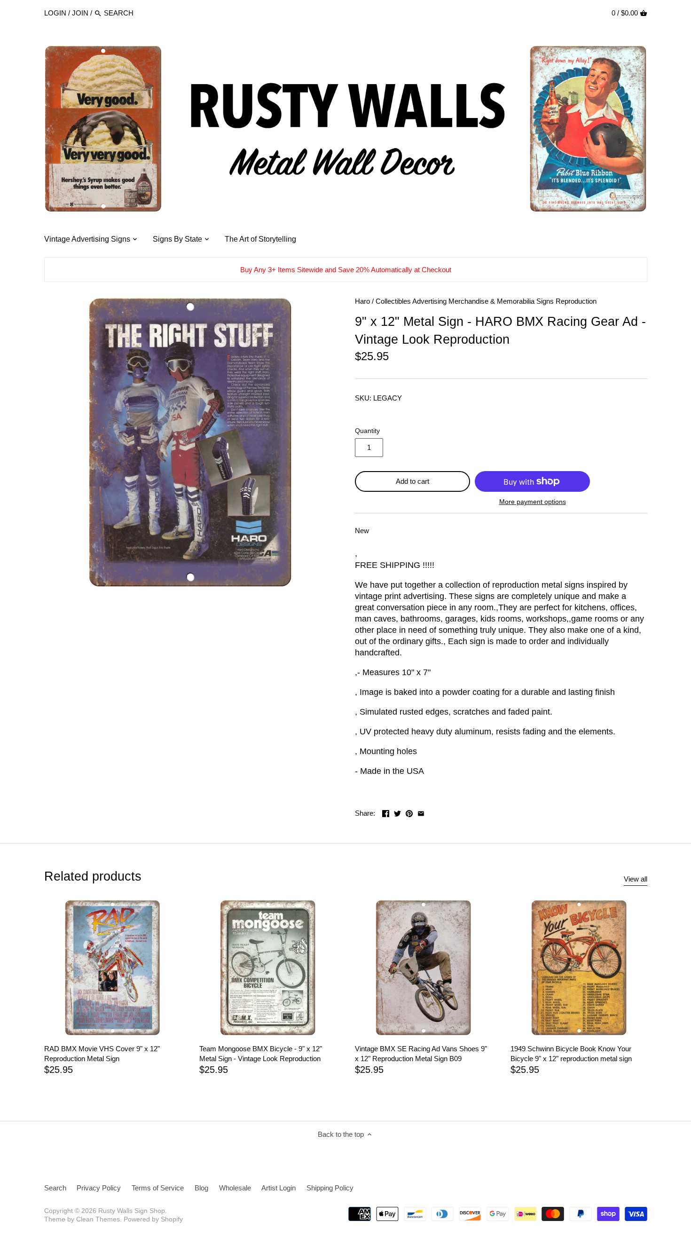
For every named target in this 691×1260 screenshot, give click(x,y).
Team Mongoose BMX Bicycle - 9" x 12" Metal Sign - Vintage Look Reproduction (260, 1054)
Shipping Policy (329, 1188)
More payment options (532, 501)
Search (55, 1188)
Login (55, 13)
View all (635, 879)
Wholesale (235, 1188)
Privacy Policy (99, 1188)
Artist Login (278, 1188)
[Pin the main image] (409, 812)
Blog (201, 1188)
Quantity (367, 430)
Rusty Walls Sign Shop (131, 1210)
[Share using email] (420, 812)
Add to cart (412, 481)
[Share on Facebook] (385, 812)
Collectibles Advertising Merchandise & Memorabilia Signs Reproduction (486, 301)
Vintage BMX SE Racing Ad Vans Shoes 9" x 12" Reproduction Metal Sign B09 (421, 1054)
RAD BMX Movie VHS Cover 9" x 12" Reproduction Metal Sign (102, 1054)
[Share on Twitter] (397, 812)
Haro (362, 301)
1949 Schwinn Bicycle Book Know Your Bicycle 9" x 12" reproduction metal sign (571, 1054)
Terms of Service (158, 1188)
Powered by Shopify (153, 1219)
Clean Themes (98, 1219)
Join (80, 13)
